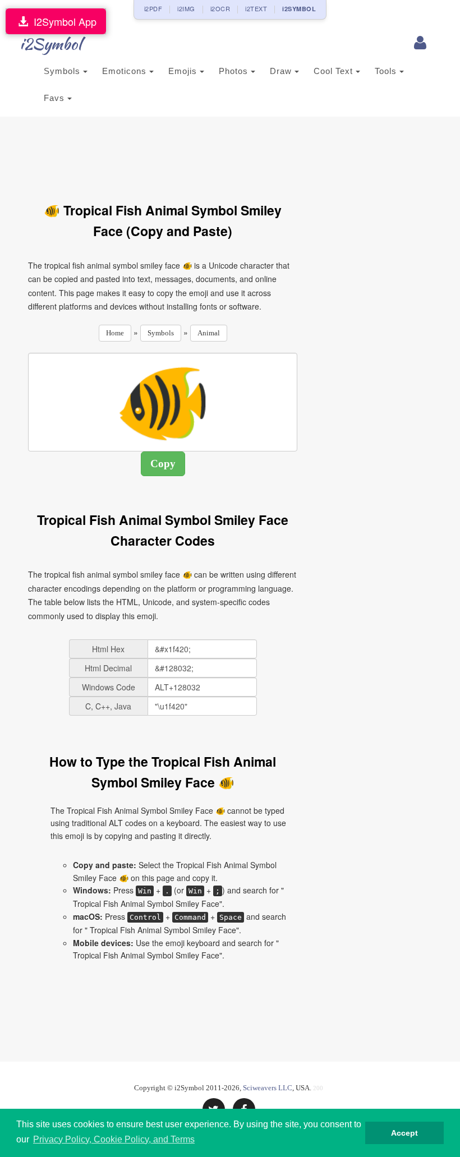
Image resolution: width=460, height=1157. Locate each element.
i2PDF (153, 8)
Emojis (184, 71)
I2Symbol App (62, 21)
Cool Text (335, 71)
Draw (282, 71)
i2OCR (220, 8)
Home (115, 333)
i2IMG (186, 8)
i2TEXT (256, 8)
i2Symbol (50, 44)
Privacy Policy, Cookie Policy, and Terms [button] (114, 1139)
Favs (55, 98)
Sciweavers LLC (267, 1088)
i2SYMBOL (299, 8)
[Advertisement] (232, 153)
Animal (208, 333)
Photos (235, 71)
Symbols (63, 71)
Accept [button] (404, 1132)
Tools (387, 71)
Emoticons (125, 71)
